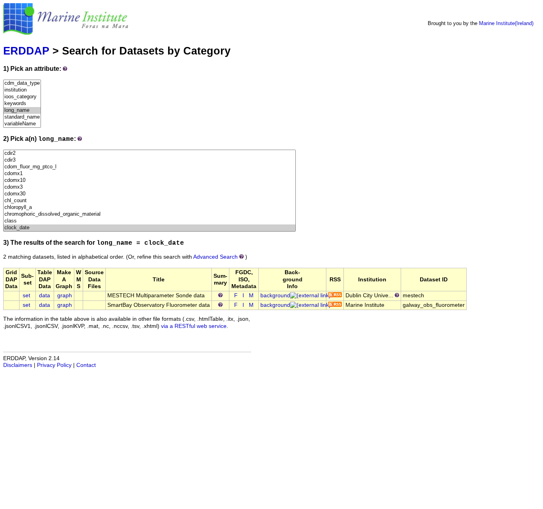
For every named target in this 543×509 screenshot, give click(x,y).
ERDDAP (26, 51)
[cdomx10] (149, 180)
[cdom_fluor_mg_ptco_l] (149, 167)
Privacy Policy (54, 365)
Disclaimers (17, 365)
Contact (86, 365)
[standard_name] (22, 117)
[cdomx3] (149, 187)
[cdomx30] (149, 194)
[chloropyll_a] (149, 207)
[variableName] (22, 124)
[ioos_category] (22, 97)
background (275, 295)
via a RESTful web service (194, 326)
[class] (149, 221)
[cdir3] (149, 160)
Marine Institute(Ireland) (506, 23)
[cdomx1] (149, 173)
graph (64, 295)
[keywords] (22, 103)
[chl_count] (149, 200)
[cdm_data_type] (22, 83)
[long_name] (22, 110)
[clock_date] (149, 227)
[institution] (22, 90)
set (26, 295)
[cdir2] (149, 153)
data (44, 295)
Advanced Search (215, 257)
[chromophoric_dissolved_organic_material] (149, 214)
